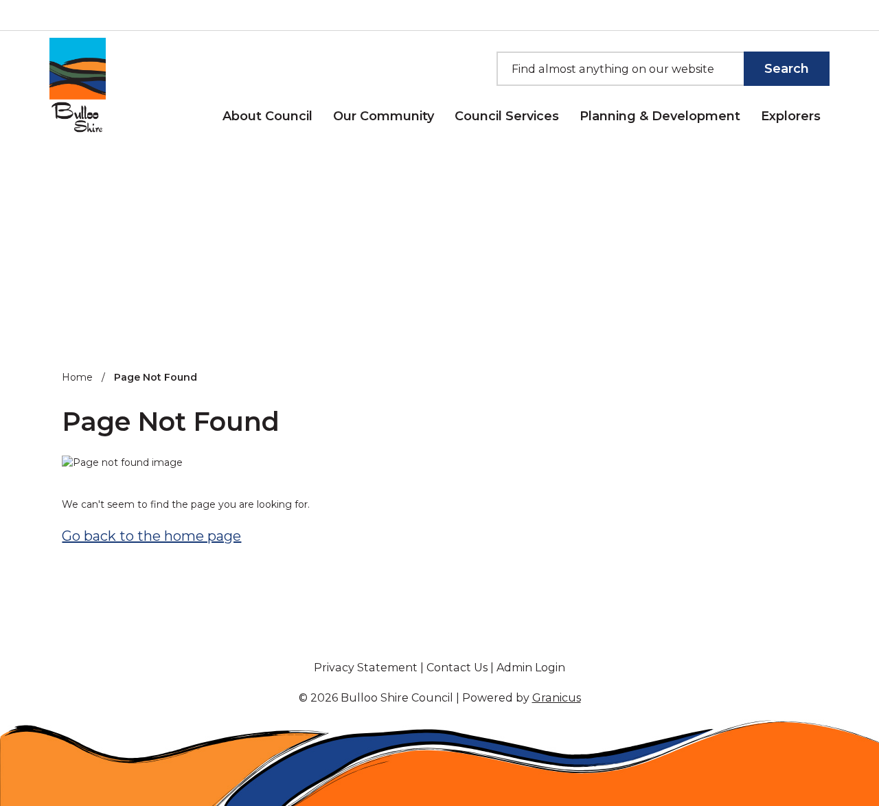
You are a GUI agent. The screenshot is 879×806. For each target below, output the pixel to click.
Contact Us (457, 667)
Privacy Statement (366, 667)
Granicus (556, 697)
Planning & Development (660, 116)
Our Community (383, 116)
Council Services (507, 116)
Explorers (791, 116)
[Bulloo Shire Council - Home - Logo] (77, 86)
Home (77, 377)
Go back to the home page (151, 536)
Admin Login (530, 667)
